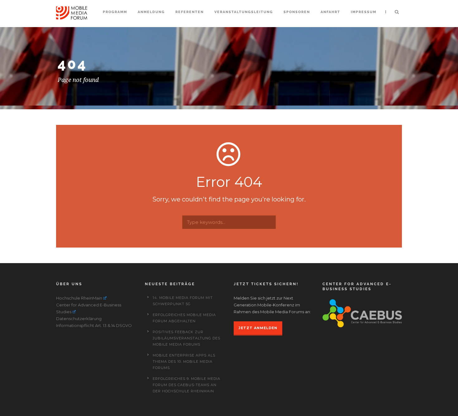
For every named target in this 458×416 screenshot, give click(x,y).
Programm (115, 12)
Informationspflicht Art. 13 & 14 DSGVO (94, 325)
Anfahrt (330, 12)
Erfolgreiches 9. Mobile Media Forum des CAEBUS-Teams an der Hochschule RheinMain (186, 384)
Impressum (363, 12)
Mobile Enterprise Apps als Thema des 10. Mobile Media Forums (184, 361)
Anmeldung (151, 12)
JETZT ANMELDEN (258, 328)
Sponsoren (297, 12)
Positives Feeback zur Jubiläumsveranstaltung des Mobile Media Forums (186, 338)
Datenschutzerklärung (79, 318)
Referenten (189, 12)
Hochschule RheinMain (79, 297)
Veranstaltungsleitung (243, 12)
